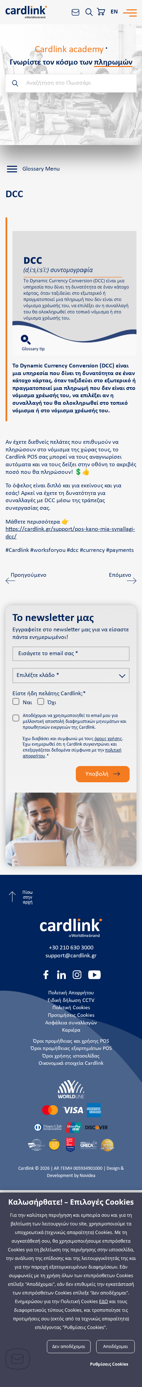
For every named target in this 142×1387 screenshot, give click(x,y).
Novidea (87, 1175)
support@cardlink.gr (71, 956)
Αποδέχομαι (115, 1346)
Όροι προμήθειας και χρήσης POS (71, 1041)
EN (114, 12)
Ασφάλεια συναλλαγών (71, 1023)
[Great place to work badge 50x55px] (70, 1145)
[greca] (89, 1144)
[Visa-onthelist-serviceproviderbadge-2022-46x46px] (54, 1144)
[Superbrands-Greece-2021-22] (107, 1145)
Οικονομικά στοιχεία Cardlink (71, 1063)
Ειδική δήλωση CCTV (71, 1000)
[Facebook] (46, 974)
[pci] (36, 1145)
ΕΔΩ (103, 1301)
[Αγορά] (102, 12)
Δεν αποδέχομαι (68, 1346)
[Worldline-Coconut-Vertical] (71, 1089)
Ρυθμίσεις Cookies (109, 1364)
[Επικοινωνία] (75, 12)
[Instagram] (77, 974)
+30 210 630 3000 (71, 948)
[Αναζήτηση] (89, 12)
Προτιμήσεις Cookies (71, 1015)
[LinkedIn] (61, 974)
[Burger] (130, 12)
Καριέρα (71, 1030)
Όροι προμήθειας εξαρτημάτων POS (71, 1048)
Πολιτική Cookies (71, 1008)
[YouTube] (94, 974)
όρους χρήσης (108, 739)
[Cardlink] (26, 12)
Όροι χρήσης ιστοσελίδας (71, 1056)
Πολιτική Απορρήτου (71, 993)
